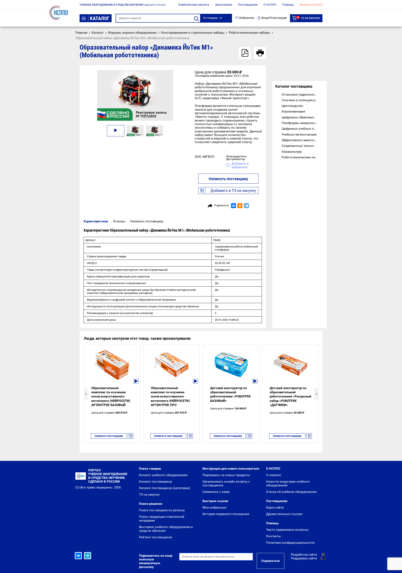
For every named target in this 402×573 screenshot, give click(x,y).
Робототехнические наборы (302, 157)
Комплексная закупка (194, 4)
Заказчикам (223, 4)
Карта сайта (275, 507)
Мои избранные (214, 507)
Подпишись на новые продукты (226, 475)
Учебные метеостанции (299, 134)
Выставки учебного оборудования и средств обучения (166, 529)
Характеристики (96, 221)
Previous (86, 394)
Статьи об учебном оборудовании (291, 492)
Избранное (246, 17)
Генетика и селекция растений (302, 100)
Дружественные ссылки (284, 514)
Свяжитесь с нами (216, 492)
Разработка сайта (304, 554)
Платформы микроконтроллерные (302, 123)
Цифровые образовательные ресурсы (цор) (302, 117)
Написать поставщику (228, 179)
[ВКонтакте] (233, 205)
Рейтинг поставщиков (155, 537)
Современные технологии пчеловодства (302, 146)
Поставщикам (248, 4)
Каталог (100, 18)
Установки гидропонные (300, 94)
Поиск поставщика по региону (162, 510)
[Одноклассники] (239, 205)
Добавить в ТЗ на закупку (233, 190)
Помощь (288, 4)
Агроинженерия (293, 111)
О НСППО (269, 4)
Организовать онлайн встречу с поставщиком (226, 483)
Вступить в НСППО (311, 4)
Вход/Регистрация (274, 17)
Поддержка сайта (304, 558)
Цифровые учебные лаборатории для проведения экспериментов (302, 129)
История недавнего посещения (225, 514)
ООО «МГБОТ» (205, 157)
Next (316, 394)
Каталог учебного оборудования (163, 475)
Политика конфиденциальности (290, 543)
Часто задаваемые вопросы (287, 530)
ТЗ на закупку (308, 18)
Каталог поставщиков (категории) (164, 488)
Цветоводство (292, 106)
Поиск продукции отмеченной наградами (161, 518)
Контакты (273, 536)
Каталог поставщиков (155, 481)
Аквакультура (292, 152)
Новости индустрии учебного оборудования (288, 483)
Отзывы (119, 221)
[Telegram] (246, 205)
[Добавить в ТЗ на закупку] (130, 436)
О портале (273, 475)
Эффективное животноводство (302, 140)
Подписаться (270, 561)
